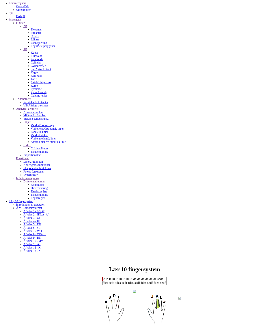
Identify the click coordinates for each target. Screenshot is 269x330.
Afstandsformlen (33, 112)
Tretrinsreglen (39, 191)
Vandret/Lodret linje (42, 125)
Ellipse (35, 39)
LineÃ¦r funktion (33, 161)
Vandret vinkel (39, 135)
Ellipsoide (36, 55)
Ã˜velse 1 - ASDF (33, 211)
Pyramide (36, 88)
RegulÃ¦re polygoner (43, 46)
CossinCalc (22, 6)
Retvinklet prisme (41, 82)
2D (25, 26)
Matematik (15, 19)
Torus (34, 79)
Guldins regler (39, 95)
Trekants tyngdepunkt (35, 118)
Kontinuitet (37, 184)
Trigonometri (23, 98)
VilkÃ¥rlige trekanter (35, 105)
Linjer (26, 122)
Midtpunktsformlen (34, 115)
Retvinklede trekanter (35, 102)
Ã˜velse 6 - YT (32, 227)
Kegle (34, 72)
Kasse (34, 85)
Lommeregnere (17, 3)
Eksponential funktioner (37, 168)
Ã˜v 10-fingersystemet (29, 207)
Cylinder (36, 62)
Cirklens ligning (40, 148)
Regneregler (38, 198)
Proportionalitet (32, 155)
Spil (11, 12)
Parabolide (37, 59)
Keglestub (36, 75)
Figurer (20, 22)
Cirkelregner (23, 9)
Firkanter (36, 32)
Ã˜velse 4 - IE (31, 221)
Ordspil (20, 16)
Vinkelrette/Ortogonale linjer (47, 128)
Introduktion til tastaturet (30, 204)
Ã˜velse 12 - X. (32, 247)
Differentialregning (34, 181)
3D (25, 49)
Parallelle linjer (39, 131)
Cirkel (27, 145)
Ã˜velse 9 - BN (32, 237)
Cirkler (35, 36)
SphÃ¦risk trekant (41, 69)
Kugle (34, 52)
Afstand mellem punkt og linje (48, 141)
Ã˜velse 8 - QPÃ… (34, 234)
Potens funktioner (33, 171)
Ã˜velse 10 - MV (33, 240)
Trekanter (36, 29)
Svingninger (30, 174)
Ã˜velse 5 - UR (32, 224)
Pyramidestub (38, 92)
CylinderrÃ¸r (38, 65)
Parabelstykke (39, 42)
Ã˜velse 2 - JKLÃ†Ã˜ (36, 214)
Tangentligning (39, 151)
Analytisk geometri (27, 108)
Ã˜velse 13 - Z (31, 250)
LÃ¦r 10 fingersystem (21, 201)
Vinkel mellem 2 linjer (43, 138)
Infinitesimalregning (27, 178)
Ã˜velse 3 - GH (32, 217)
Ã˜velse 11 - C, (32, 244)
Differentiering (39, 188)
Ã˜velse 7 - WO (32, 231)
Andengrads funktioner (36, 164)
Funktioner (22, 158)
